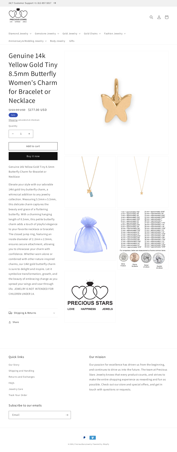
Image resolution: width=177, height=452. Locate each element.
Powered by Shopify (101, 444)
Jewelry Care (16, 389)
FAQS (11, 383)
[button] (20, 33)
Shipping (13, 120)
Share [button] (16, 322)
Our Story (14, 364)
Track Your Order (18, 395)
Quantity (13, 125)
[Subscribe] (67, 415)
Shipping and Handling (21, 370)
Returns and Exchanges (22, 376)
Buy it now (33, 156)
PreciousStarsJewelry (83, 444)
